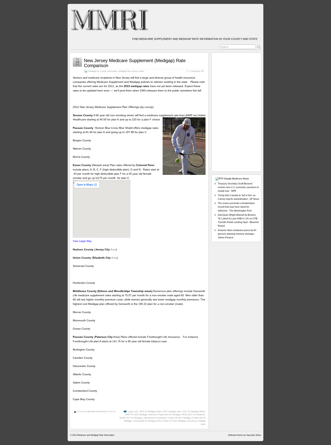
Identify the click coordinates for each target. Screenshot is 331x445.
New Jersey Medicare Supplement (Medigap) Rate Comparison (135, 63)
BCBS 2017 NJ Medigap (131, 418)
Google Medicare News (236, 178)
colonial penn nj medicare (154, 418)
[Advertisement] (229, 111)
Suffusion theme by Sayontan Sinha (244, 435)
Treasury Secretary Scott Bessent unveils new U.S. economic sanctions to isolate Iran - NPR (238, 187)
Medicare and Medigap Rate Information (95, 435)
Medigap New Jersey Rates (131, 71)
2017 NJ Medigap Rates (194, 411)
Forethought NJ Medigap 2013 (147, 421)
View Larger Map (82, 241)
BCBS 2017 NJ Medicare (193, 414)
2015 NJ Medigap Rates (150, 411)
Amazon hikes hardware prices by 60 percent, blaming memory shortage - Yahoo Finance (237, 234)
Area (113, 249)
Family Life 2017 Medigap (179, 418)
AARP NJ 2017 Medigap (136, 414)
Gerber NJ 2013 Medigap (174, 421)
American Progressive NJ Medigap (164, 414)
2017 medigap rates (172, 411)
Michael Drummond (96, 411)
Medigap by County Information (102, 71)
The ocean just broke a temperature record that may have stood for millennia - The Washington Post (236, 207)
